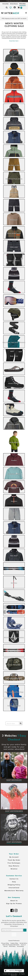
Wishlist (14, 869)
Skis (14, 569)
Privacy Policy (5, 943)
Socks (14, 288)
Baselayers (14, 220)
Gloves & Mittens (14, 260)
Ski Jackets (14, 56)
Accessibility (20, 946)
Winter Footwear (14, 383)
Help (14, 881)
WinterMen (22, 3)
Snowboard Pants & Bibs (14, 179)
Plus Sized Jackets (14, 151)
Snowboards (14, 610)
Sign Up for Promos (14, 903)
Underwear (14, 247)
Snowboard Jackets (14, 70)
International (14, 887)
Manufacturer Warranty (14, 890)
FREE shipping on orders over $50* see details (14, 18)
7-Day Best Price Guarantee (14, 1)
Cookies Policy (14, 943)
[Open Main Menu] (23, 13)
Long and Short (14, 206)
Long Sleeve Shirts (14, 474)
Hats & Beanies (14, 274)
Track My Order (14, 860)
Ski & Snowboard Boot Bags (14, 692)
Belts (14, 329)
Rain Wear (14, 556)
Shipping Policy (14, 884)
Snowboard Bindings (14, 624)
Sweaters (14, 501)
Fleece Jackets (14, 97)
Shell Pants (14, 192)
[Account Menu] (15, 7)
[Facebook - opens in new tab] (11, 910)
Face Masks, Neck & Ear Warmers (14, 342)
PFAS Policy (12, 946)
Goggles (14, 301)
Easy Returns (14, 866)
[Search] (21, 723)
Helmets (14, 315)
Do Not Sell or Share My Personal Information (15, 943)
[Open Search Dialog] (6, 7)
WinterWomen (14, 3)
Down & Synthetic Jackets (14, 83)
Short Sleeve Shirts (14, 487)
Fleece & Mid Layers (14, 233)
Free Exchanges (14, 863)
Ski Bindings (14, 596)
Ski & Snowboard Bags (14, 678)
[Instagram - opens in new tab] (16, 910)
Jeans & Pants (14, 515)
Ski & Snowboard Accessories (14, 637)
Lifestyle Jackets (14, 110)
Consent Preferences (14, 940)
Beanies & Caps (14, 542)
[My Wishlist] (10, 7)
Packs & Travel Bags (14, 665)
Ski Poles (14, 583)
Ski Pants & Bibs (14, 165)
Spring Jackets (14, 442)
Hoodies (14, 460)
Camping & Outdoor (14, 705)
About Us (14, 900)
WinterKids (5, 3)
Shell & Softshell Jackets (14, 124)
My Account (14, 857)
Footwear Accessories (14, 410)
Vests (14, 138)
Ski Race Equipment (14, 651)
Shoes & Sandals (14, 369)
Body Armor (14, 356)
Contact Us (14, 879)
